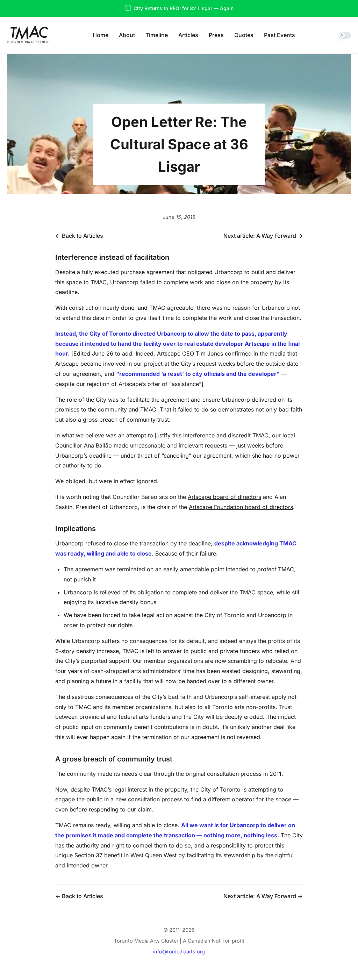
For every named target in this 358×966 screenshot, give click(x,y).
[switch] (344, 35)
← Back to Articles (79, 235)
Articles (188, 34)
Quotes (243, 34)
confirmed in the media (255, 353)
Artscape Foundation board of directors (241, 506)
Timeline (156, 34)
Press (216, 34)
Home (100, 34)
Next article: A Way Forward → (263, 235)
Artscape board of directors (224, 496)
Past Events (279, 34)
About (127, 34)
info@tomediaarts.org (179, 951)
